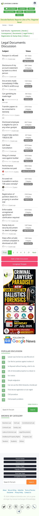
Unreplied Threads (19, 264)
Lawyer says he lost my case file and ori (21, 357)
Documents (17, 33)
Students (14, 441)
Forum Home (20, 459)
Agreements (15, 31)
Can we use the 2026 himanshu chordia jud (22, 385)
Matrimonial (30, 12)
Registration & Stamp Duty (11, 36)
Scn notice (11, 375)
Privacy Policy (19, 492)
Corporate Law (28, 70)
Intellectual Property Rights (11, 437)
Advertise (21, 490)
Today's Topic (20, 466)
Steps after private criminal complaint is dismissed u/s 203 (10, 240)
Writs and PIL (9, 12)
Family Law (28, 86)
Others (25, 36)
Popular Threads (20, 469)
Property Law (28, 112)
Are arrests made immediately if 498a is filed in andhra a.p (10, 83)
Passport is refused (10, 55)
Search (32, 410)
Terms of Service (30, 490)
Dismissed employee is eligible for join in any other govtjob (10, 124)
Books (31, 9)
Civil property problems (15, 399)
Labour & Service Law (28, 127)
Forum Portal (20, 462)
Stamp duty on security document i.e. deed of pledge (10, 228)
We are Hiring (12, 490)
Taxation (5, 441)
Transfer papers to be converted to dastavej (9, 109)
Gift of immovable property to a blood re (21, 371)
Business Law (6, 423)
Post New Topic (20, 473)
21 (29, 252)
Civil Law (16, 423)
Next (34, 252)
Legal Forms (27, 33)
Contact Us (27, 492)
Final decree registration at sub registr (20, 390)
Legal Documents (28, 61)
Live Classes (11, 9)
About (4, 490)
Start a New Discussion (19, 259)
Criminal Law (28, 99)
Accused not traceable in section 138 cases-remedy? (10, 181)
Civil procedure (13, 394)
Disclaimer (10, 492)
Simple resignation (14, 380)
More (19, 15)
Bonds (24, 31)
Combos (22, 9)
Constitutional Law (28, 423)
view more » (33, 404)
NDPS (20, 12)
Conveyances (6, 33)
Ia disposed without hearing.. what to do (21, 366)
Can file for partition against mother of (21, 361)
